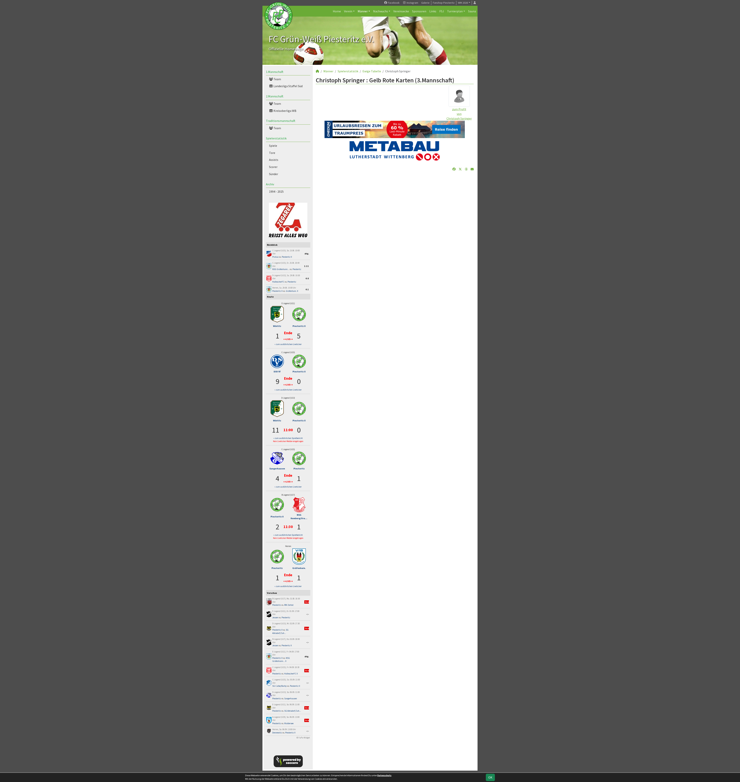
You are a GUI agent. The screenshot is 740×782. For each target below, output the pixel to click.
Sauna (472, 11)
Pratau (275, 257)
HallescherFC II (291, 673)
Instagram (412, 2)
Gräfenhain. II (292, 291)
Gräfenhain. (299, 568)
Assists (273, 160)
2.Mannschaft (274, 96)
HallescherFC (278, 281)
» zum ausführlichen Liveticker (288, 344)
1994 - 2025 (276, 191)
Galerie (425, 2)
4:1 (307, 289)
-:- (307, 614)
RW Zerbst (288, 605)
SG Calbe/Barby (279, 686)
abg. (306, 253)
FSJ (441, 11)
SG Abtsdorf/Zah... (292, 710)
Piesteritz (297, 269)
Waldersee (288, 723)
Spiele (273, 146)
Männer (363, 11)
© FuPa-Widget (303, 737)
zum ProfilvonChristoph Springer (459, 113)
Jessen (275, 617)
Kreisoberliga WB (284, 111)
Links (432, 11)
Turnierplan (455, 11)
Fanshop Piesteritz (444, 2)
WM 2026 (463, 2)
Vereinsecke (401, 11)
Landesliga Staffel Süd (288, 86)
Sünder (273, 174)
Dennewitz (277, 732)
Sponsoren (419, 11)
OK (490, 777)
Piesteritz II (287, 257)
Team (277, 79)
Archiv (270, 184)
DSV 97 (277, 371)
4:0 (307, 278)
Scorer (273, 167)
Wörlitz (277, 326)
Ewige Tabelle (371, 71)
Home (337, 11)
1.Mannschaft (274, 72)
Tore (272, 153)
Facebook (393, 2)
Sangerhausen (277, 468)
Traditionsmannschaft (280, 121)
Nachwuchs (380, 11)
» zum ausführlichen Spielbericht (288, 438)
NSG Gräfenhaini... (280, 269)
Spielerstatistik (276, 138)
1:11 (306, 266)
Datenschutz (384, 775)
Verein (348, 11)
